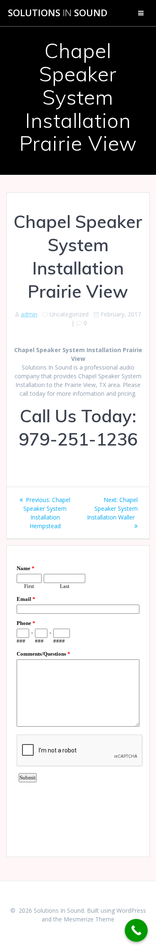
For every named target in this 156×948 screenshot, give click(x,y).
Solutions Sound (57, 12)
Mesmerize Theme (89, 919)
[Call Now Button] (136, 930)
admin (29, 314)
